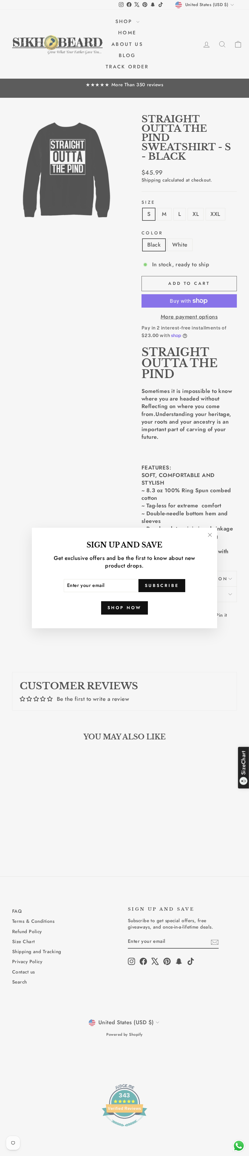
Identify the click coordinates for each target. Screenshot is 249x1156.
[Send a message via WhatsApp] (239, 1146)
